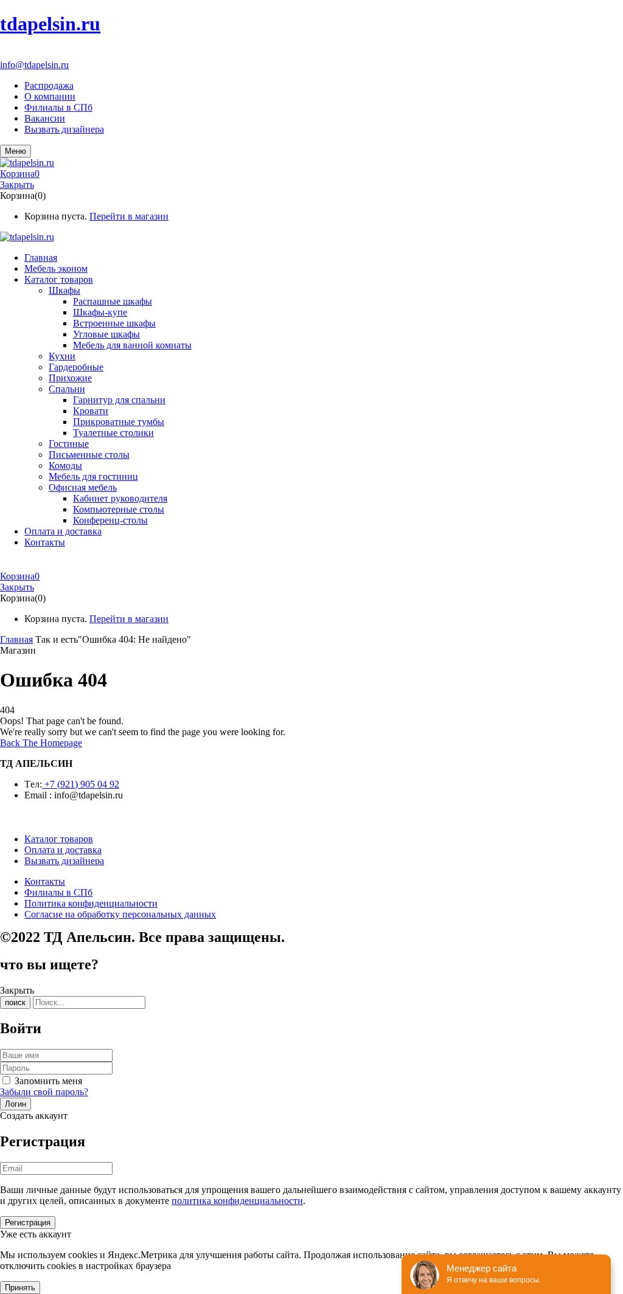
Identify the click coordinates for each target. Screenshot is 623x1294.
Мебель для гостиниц (93, 476)
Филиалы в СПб (58, 107)
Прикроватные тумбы (118, 422)
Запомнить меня (48, 1081)
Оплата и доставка (63, 850)
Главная (16, 639)
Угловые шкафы (106, 334)
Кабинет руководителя (120, 498)
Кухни (62, 356)
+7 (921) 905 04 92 (37, 54)
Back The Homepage (41, 743)
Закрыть (17, 184)
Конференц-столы (110, 520)
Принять (20, 1287)
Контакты (44, 881)
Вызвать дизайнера (64, 129)
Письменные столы (89, 454)
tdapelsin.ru (50, 24)
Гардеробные (76, 367)
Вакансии (44, 118)
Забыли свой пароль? (44, 1092)
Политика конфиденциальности (91, 903)
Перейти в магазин (129, 216)
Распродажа (49, 85)
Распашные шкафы (112, 301)
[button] (311, 173)
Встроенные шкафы (114, 323)
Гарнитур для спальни (119, 400)
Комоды (65, 465)
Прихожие (70, 378)
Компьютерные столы (118, 509)
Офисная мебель (83, 487)
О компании (49, 96)
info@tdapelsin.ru (34, 65)
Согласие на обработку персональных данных (120, 914)
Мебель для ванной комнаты (132, 345)
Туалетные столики (113, 432)
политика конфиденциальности (237, 1200)
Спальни (67, 389)
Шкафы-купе (100, 312)
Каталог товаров (58, 839)
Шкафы (64, 290)
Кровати (90, 411)
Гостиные (69, 443)
